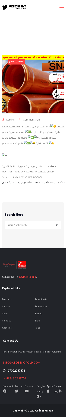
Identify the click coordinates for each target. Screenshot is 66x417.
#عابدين (6, 183)
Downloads (41, 300)
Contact (6, 321)
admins (10, 119)
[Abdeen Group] (14, 7)
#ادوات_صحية (55, 183)
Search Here (14, 215)
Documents (41, 307)
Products (7, 300)
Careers (6, 307)
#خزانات (44, 183)
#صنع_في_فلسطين (20, 183)
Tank (37, 328)
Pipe (37, 321)
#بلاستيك (35, 183)
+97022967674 (15, 371)
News (5, 314)
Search (57, 225)
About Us (7, 328)
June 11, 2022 (16, 61)
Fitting (38, 314)
